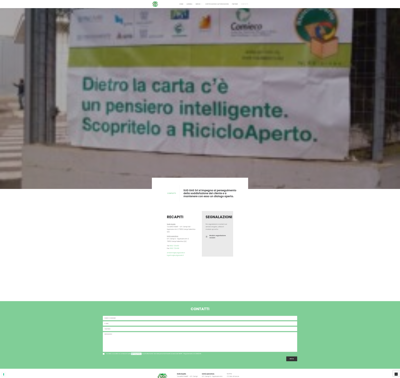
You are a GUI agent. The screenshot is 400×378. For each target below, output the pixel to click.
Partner (235, 4)
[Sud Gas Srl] (155, 4)
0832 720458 (174, 248)
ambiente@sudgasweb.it (176, 253)
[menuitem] (182, 4)
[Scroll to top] (396, 374)
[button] (207, 237)
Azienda (189, 4)
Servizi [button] (198, 4)
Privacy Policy (137, 353)
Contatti (244, 4)
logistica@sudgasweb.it (175, 255)
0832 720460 (174, 246)
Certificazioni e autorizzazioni (217, 4)
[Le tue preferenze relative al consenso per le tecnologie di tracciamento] (4, 374)
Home (181, 4)
